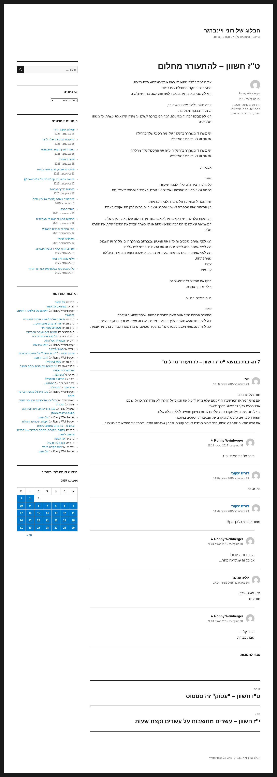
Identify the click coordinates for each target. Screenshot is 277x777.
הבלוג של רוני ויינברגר (232, 30)
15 (38, 513)
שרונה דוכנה (67, 353)
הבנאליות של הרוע (54, 340)
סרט (250, 113)
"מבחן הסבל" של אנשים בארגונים (37, 353)
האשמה (237, 104)
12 (64, 513)
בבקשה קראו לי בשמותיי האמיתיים (55, 219)
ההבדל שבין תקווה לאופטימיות (57, 149)
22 (38, 520)
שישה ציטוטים (66, 159)
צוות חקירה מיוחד (52, 447)
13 (56, 513)
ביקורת (247, 104)
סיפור (257, 113)
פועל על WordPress (220, 757)
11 (73, 513)
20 (56, 520)
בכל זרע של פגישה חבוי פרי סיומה (38, 400)
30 (30, 527)
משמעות (236, 109)
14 (47, 513)
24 (21, 520)
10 (21, 505)
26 (64, 527)
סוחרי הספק (67, 209)
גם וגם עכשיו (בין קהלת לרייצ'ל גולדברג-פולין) (49, 179)
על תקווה (60, 302)
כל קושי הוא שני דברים (44, 336)
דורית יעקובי (240, 473)
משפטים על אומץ (56, 306)
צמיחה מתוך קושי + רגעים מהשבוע (54, 248)
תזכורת (60, 404)
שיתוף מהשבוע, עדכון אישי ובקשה (55, 169)
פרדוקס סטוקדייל (54, 378)
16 (30, 513)
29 (38, 527)
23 (30, 520)
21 (47, 520)
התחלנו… (58, 374)
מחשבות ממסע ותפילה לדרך (58, 139)
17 (21, 513)
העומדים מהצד (66, 238)
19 (64, 520)
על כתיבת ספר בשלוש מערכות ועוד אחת (51, 268)
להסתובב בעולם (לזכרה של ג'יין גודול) (53, 199)
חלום (245, 109)
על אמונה (43, 417)
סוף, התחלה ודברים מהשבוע (58, 229)
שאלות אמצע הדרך (63, 129)
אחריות (256, 104)
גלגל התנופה (41, 357)
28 (47, 527)
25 (73, 527)
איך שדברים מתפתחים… (47, 323)
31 (21, 527)
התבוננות (255, 109)
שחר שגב (69, 387)
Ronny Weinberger (249, 93)
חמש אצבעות (40, 344)
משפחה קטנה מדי (51, 327)
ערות (243, 113)
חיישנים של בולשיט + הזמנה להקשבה (44, 319)
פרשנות (235, 113)
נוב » (29, 535)
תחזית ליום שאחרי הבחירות (41, 332)
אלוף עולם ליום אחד (63, 258)
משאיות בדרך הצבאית (62, 189)
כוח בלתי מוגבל (56, 442)
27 (56, 527)
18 (73, 520)
